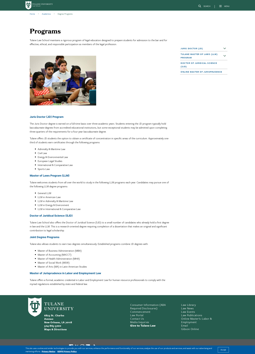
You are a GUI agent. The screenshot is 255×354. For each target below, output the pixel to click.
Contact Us (137, 319)
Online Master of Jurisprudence (201, 71)
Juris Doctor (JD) (192, 48)
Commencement (140, 312)
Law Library (188, 305)
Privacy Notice (48, 351)
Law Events (188, 312)
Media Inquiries (139, 322)
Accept (223, 350)
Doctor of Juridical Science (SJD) (199, 65)
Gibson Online (190, 329)
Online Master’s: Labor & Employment (196, 320)
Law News (187, 308)
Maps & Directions (55, 329)
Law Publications (191, 315)
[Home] (39, 5)
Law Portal (137, 315)
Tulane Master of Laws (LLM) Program (199, 56)
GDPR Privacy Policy (67, 351)
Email (184, 325)
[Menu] (220, 6)
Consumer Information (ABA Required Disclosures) (148, 306)
